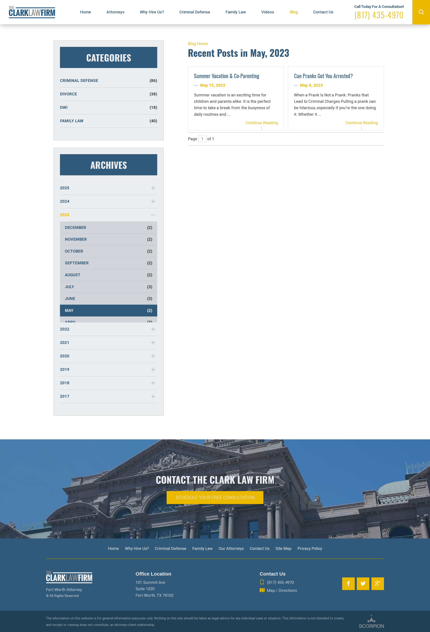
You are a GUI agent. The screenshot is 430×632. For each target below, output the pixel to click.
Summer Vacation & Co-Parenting (226, 76)
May (108, 310)
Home (85, 12)
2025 (64, 188)
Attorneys (115, 12)
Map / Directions (282, 590)
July (108, 287)
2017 (64, 396)
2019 (64, 369)
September (108, 263)
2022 (64, 329)
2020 (64, 356)
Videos (267, 12)
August (108, 275)
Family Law (236, 12)
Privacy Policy (309, 548)
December (108, 227)
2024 (64, 201)
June (108, 298)
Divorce (108, 94)
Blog (294, 12)
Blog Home (198, 43)
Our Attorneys (231, 548)
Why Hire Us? (152, 12)
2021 (64, 342)
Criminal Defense (194, 12)
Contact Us (323, 12)
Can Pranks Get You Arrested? (323, 76)
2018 (64, 383)
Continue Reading (262, 122)
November (108, 239)
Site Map (283, 548)
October (108, 251)
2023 (64, 214)
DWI (108, 107)
